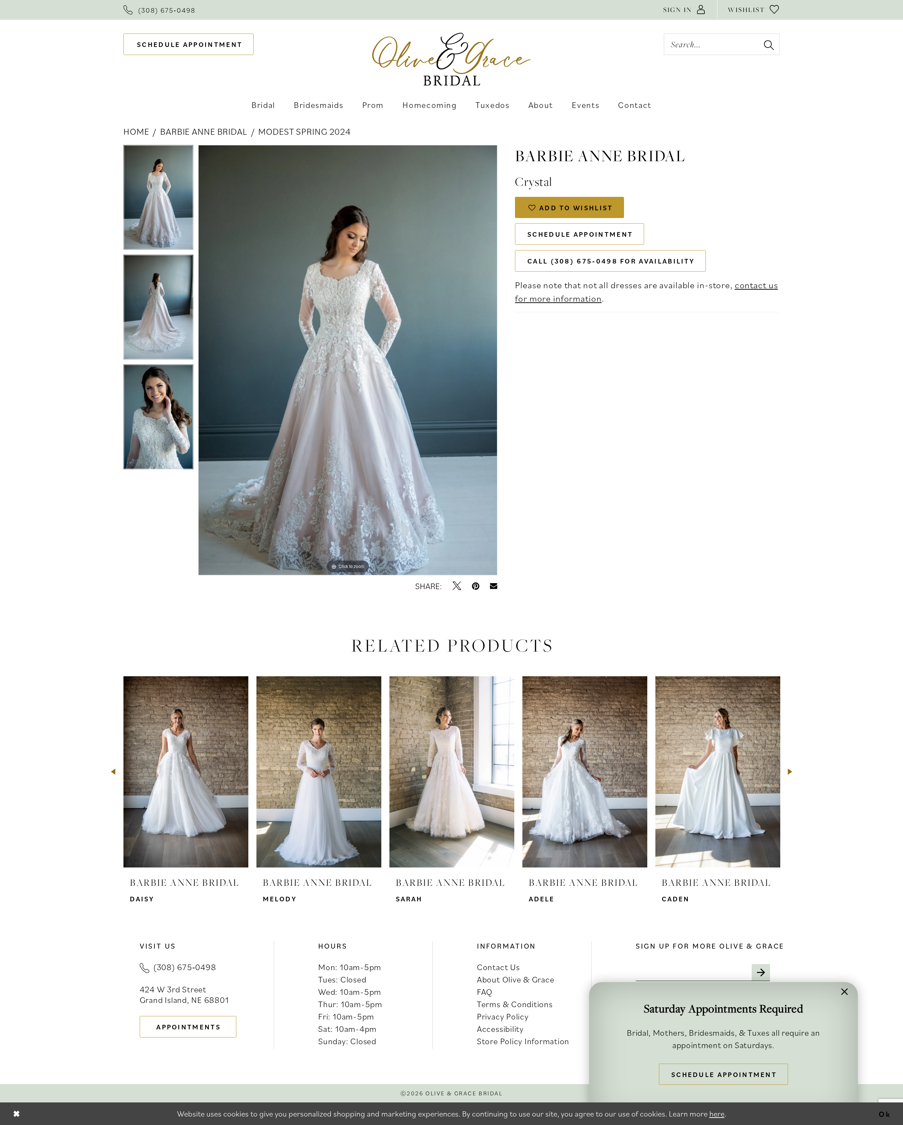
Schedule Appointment (580, 234)
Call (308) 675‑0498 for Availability (611, 260)
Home (136, 131)
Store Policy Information (523, 1041)
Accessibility (500, 1028)
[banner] (451, 58)
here (717, 1113)
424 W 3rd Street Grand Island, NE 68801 (184, 994)
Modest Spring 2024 (304, 131)
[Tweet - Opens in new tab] (457, 586)
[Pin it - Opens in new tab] (475, 586)
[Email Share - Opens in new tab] (493, 586)
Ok (885, 1113)
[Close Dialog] (16, 1113)
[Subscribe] (761, 972)
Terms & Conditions (515, 1004)
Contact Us (498, 967)
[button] (684, 9)
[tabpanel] (158, 200)
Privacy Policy (503, 1016)
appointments (188, 1026)
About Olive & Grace (515, 979)
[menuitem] (159, 10)
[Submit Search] (768, 44)
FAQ (484, 991)
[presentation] (185, 771)
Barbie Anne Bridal (203, 131)
